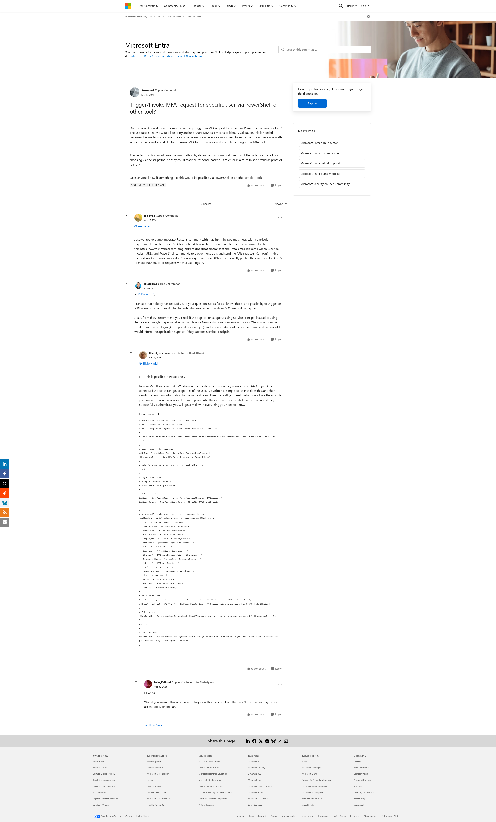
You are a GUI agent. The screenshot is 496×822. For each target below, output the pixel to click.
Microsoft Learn (309, 773)
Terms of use (307, 815)
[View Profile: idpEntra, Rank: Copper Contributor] (138, 218)
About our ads (370, 815)
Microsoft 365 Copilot (258, 798)
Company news (361, 773)
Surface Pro (98, 761)
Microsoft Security (256, 767)
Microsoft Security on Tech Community (325, 184)
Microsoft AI (253, 761)
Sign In (365, 6)
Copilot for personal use (104, 786)
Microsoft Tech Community (314, 786)
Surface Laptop (100, 767)
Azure (304, 761)
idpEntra (149, 215)
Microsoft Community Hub (138, 16)
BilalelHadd (151, 284)
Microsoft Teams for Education (213, 773)
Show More (155, 725)
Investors (358, 786)
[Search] (340, 5)
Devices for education (209, 767)
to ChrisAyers (205, 682)
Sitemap (240, 815)
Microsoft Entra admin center (319, 143)
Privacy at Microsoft (363, 780)
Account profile (154, 761)
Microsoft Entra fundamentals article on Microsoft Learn (168, 56)
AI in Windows (99, 792)
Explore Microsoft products (105, 798)
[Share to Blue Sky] (273, 741)
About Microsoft (361, 767)
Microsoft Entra (173, 16)
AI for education (206, 804)
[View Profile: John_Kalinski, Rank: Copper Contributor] (148, 684)
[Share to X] (261, 741)
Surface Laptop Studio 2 (104, 773)
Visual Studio (308, 804)
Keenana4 (147, 90)
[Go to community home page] (128, 6)
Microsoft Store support (158, 773)
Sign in (312, 103)
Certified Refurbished (157, 792)
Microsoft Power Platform (260, 786)
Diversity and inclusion (364, 792)
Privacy (273, 815)
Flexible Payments (155, 804)
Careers (357, 761)
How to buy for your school (211, 786)
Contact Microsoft (257, 815)
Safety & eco (340, 815)
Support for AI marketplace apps (317, 780)
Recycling (354, 815)
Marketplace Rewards (312, 798)
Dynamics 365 (254, 773)
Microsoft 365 (254, 780)
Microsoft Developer (311, 767)
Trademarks (323, 815)
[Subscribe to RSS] (280, 741)
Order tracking (154, 786)
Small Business (255, 804)
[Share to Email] (286, 741)
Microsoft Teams (255, 792)
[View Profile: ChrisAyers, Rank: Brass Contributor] (143, 355)
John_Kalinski (162, 682)
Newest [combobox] (281, 204)
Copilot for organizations (104, 780)
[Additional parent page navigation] (159, 16)
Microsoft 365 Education (210, 780)
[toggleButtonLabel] (368, 16)
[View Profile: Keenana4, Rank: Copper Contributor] (135, 92)
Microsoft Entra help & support (320, 163)
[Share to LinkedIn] (248, 741)
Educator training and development (215, 792)
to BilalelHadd (195, 353)
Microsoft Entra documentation (320, 153)
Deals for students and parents (213, 798)
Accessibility (359, 798)
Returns (150, 780)
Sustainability (360, 804)
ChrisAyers (156, 353)
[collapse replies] (126, 215)
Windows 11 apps (101, 804)
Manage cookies (289, 815)
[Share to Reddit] (267, 741)
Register (352, 6)
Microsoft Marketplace (312, 792)
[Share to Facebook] (254, 741)
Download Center (155, 767)
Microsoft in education (209, 761)
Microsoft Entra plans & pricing (320, 174)
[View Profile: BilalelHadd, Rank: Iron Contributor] (138, 286)
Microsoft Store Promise (158, 798)
